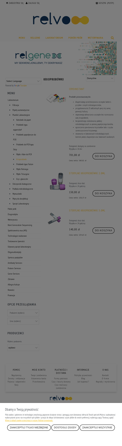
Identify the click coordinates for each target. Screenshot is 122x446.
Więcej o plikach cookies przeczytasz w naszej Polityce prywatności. (29, 420)
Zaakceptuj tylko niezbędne (29, 427)
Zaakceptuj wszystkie (97, 427)
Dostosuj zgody (65, 427)
